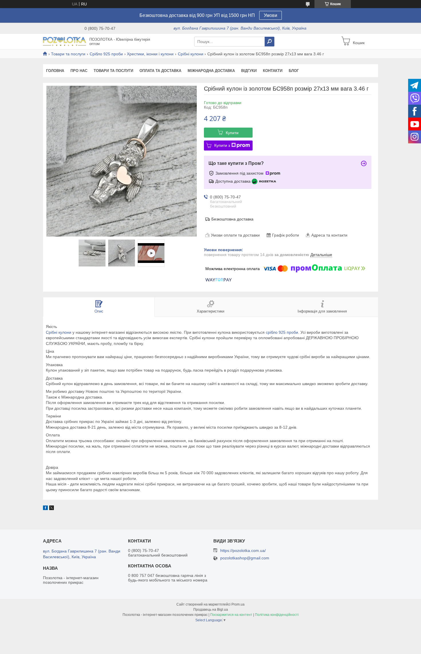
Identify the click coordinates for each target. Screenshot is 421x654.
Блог (294, 71)
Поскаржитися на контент (231, 615)
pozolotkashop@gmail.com (244, 558)
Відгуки (249, 71)
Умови (270, 15)
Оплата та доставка (160, 71)
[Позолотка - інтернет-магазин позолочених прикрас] (64, 41)
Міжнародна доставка (211, 71)
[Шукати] (269, 41)
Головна (55, 71)
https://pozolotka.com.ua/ (243, 550)
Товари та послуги (68, 54)
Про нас (78, 71)
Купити (232, 132)
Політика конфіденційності (277, 615)
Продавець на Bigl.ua (210, 610)
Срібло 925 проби (106, 54)
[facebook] (45, 508)
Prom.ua (238, 604)
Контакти (272, 71)
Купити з (222, 145)
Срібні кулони (190, 54)
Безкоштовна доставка (232, 219)
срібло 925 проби (282, 332)
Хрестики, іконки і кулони (150, 54)
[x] (51, 508)
